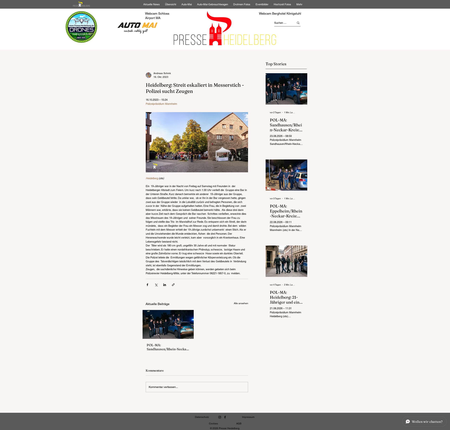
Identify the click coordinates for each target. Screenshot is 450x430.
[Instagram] (219, 417)
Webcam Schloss (157, 13)
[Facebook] (225, 417)
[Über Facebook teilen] (147, 284)
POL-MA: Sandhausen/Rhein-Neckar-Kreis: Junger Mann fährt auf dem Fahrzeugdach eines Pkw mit (168, 347)
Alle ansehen (241, 303)
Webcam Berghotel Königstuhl (280, 13)
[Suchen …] (298, 22)
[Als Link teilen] (173, 284)
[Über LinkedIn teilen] (164, 284)
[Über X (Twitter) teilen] (156, 284)
